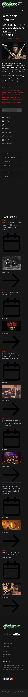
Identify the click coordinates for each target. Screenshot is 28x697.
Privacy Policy (7, 161)
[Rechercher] (19, 110)
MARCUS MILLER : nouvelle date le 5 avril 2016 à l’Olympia (13, 29)
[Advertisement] (14, 198)
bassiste (8, 90)
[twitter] (7, 680)
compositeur (6, 92)
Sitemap (6, 169)
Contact (6, 176)
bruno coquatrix (16, 90)
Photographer (18, 692)
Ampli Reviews (8, 143)
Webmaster (14, 694)
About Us (6, 154)
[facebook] (4, 680)
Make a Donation (8, 172)
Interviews (7, 125)
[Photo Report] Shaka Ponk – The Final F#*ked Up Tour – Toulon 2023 (11, 423)
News (6, 117)
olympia (20, 99)
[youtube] (11, 680)
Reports (7, 128)
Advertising (7, 165)
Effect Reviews (8, 140)
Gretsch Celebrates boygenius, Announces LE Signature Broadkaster (11, 356)
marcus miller (12, 97)
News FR (7, 88)
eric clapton (13, 92)
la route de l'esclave (13, 95)
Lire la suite (5, 83)
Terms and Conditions (9, 157)
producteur (5, 102)
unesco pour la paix (15, 102)
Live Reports (8, 121)
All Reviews (8, 132)
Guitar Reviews (8, 136)
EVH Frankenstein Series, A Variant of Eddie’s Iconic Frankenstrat (11, 555)
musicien (14, 99)
